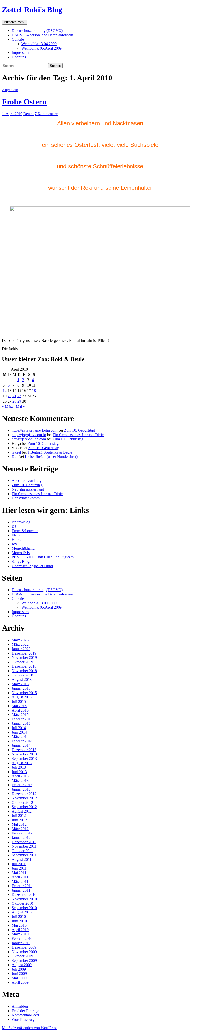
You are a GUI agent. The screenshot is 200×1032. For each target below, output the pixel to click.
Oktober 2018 (22, 675)
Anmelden (20, 1006)
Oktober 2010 (22, 903)
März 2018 (20, 684)
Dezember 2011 (24, 842)
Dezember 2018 (24, 666)
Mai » (20, 406)
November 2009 (24, 952)
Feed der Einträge (25, 1011)
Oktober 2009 (22, 956)
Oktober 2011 (22, 851)
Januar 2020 (21, 649)
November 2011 (24, 846)
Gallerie (18, 39)
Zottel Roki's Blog (32, 9)
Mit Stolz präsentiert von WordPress (29, 1028)
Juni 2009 (19, 974)
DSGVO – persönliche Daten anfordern (42, 35)
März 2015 (20, 715)
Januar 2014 (21, 745)
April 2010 (20, 930)
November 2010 (24, 899)
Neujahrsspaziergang (28, 489)
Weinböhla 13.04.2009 (39, 44)
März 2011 (20, 881)
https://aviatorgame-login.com (34, 430)
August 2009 (22, 965)
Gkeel (16, 452)
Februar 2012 (22, 833)
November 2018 (24, 671)
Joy (14, 544)
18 (34, 390)
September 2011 (24, 855)
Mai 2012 (19, 824)
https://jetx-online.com (29, 439)
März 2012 (20, 829)
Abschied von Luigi (27, 480)
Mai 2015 (19, 706)
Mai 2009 (19, 978)
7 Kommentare (46, 114)
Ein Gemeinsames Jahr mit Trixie (78, 435)
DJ (14, 526)
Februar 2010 (22, 938)
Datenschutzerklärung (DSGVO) (37, 31)
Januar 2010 (21, 943)
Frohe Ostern (24, 101)
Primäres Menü (14, 22)
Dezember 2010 (24, 895)
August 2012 (22, 811)
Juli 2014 (19, 728)
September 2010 (24, 908)
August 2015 (22, 697)
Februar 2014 (22, 741)
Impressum (20, 52)
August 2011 (21, 859)
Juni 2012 (19, 820)
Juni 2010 (19, 921)
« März (7, 406)
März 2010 (20, 934)
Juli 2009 (19, 969)
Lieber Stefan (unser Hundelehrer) (51, 457)
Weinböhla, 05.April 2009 (41, 48)
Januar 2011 (21, 890)
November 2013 (24, 754)
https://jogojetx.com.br (29, 435)
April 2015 (20, 710)
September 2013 (24, 758)
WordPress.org (23, 1019)
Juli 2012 (19, 816)
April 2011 (20, 877)
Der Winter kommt (26, 498)
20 (9, 396)
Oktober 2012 (22, 802)
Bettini (28, 114)
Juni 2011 (19, 868)
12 (5, 390)
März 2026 (20, 640)
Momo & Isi (21, 553)
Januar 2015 (21, 723)
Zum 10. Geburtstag (79, 430)
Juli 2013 (19, 767)
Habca (17, 539)
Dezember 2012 (24, 794)
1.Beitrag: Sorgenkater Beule (50, 452)
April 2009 (20, 982)
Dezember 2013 (24, 750)
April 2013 (20, 776)
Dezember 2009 (24, 947)
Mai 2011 (19, 873)
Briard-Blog (21, 522)
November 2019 (24, 657)
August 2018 (22, 679)
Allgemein (10, 90)
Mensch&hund (23, 548)
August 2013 (22, 763)
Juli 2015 (19, 701)
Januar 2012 (21, 837)
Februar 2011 (22, 886)
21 (14, 396)
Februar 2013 (22, 785)
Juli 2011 (19, 864)
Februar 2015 (22, 719)
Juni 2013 (19, 772)
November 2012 (24, 798)
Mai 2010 (19, 925)
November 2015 (24, 693)
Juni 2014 (19, 732)
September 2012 (24, 807)
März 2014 (20, 736)
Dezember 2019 (24, 653)
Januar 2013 (21, 789)
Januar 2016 (21, 688)
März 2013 (20, 780)
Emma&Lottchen (25, 531)
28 (14, 401)
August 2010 (22, 912)
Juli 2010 (19, 916)
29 (19, 401)
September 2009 (24, 960)
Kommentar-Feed (25, 1015)
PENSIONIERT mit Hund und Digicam (43, 557)
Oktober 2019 (22, 662)
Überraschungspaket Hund (32, 566)
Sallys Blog (21, 561)
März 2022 (20, 644)
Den (15, 457)
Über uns (19, 57)
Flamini (17, 535)
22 (19, 396)
